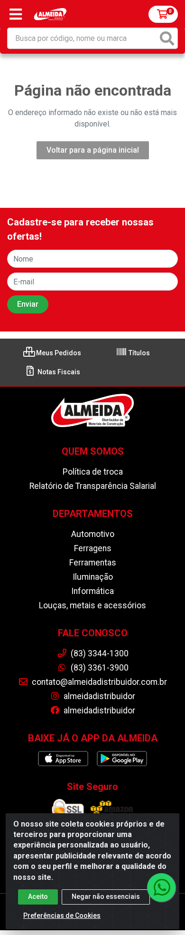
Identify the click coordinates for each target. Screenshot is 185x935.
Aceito (38, 896)
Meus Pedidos (58, 353)
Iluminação (93, 577)
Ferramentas (92, 562)
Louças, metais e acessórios (92, 605)
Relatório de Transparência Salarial (92, 486)
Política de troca (93, 472)
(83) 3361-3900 (99, 667)
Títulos (138, 353)
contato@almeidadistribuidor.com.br (98, 682)
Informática (92, 591)
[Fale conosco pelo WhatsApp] (161, 887)
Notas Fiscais (58, 372)
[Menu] (15, 14)
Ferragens (92, 548)
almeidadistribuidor (98, 696)
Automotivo (92, 534)
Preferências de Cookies (62, 915)
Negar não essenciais (106, 896)
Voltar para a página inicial (92, 150)
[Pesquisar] (167, 38)
